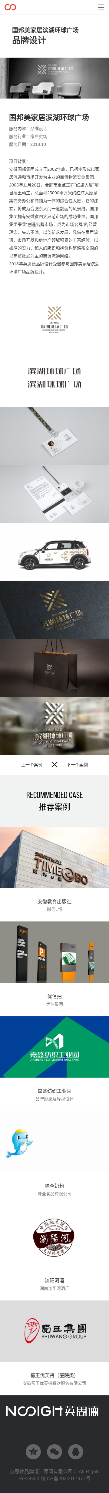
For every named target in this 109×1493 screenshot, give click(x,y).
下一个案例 (77, 764)
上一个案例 (31, 764)
